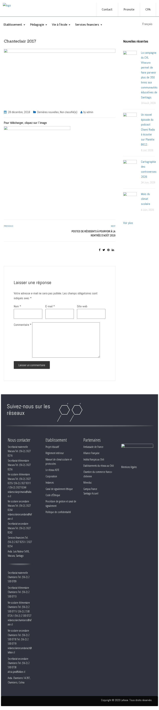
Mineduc (87, 482)
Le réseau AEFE (52, 470)
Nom (17, 306)
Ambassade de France (93, 447)
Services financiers (87, 24)
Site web (82, 306)
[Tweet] (104, 250)
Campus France (90, 489)
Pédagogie (37, 24)
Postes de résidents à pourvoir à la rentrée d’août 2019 (93, 233)
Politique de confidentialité (58, 512)
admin (89, 112)
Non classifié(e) (68, 112)
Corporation (51, 476)
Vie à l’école (59, 24)
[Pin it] (108, 250)
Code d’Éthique (53, 495)
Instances (50, 482)
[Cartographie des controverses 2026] (130, 166)
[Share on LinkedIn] (113, 250)
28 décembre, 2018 (19, 112)
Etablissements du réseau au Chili (98, 465)
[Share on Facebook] (99, 250)
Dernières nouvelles (48, 112)
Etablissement (12, 24)
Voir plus (128, 223)
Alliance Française (91, 453)
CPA (147, 9)
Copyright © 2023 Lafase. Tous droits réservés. (126, 700)
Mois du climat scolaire (145, 199)
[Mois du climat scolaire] (130, 199)
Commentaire (22, 325)
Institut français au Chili (93, 459)
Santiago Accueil (90, 493)
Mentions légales (129, 467)
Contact (107, 9)
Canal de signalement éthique (59, 489)
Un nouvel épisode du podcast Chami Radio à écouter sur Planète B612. (148, 130)
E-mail (50, 306)
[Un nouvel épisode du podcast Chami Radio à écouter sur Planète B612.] (130, 119)
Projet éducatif (52, 447)
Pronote (129, 9)
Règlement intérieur (55, 453)
